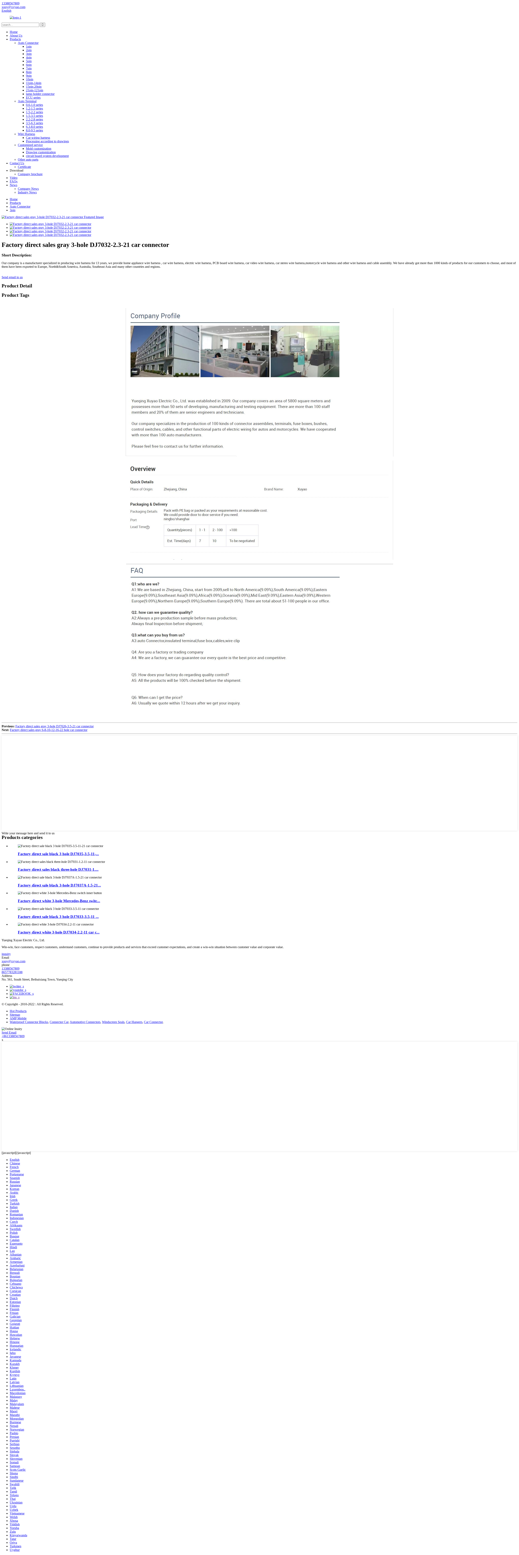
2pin (29, 50)
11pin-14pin (33, 83)
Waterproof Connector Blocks (29, 1022)
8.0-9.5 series (34, 130)
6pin (29, 64)
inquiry (6, 954)
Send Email (9, 1032)
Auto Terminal (27, 101)
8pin (29, 72)
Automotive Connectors (85, 1022)
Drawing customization (41, 152)
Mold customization (38, 148)
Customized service (30, 145)
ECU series (33, 97)
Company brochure (30, 174)
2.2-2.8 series (34, 119)
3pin (29, 53)
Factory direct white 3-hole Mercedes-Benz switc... (59, 901)
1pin (29, 46)
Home (14, 32)
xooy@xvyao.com (13, 961)
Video (13, 177)
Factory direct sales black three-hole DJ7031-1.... (58, 869)
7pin (29, 68)
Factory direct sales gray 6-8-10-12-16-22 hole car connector (48, 730)
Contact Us (17, 163)
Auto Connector (28, 43)
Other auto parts (28, 159)
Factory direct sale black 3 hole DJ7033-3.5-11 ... (58, 917)
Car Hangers (134, 1022)
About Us (16, 35)
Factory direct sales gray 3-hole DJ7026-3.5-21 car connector (54, 726)
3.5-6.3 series (34, 123)
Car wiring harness (38, 137)
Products (15, 39)
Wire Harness (26, 134)
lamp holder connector (40, 94)
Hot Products (18, 1011)
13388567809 (10, 968)
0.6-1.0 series (34, 105)
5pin (29, 61)
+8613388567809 (13, 1036)
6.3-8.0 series (34, 126)
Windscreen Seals (113, 1022)
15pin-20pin (34, 86)
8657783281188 (12, 972)
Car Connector (153, 1022)
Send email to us (12, 277)
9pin (29, 75)
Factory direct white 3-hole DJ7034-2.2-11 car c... (59, 932)
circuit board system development (47, 156)
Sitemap (15, 1014)
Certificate (24, 167)
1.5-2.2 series (34, 112)
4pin (29, 57)
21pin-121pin (34, 90)
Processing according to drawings (47, 141)
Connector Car (59, 1022)
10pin (29, 79)
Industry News (27, 192)
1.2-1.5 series (34, 108)
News (13, 185)
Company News (28, 188)
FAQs (13, 181)
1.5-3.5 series (34, 115)
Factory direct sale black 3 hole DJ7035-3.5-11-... (58, 854)
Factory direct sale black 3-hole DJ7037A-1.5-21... (59, 885)
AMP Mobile (18, 1018)
